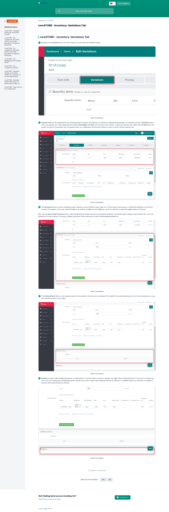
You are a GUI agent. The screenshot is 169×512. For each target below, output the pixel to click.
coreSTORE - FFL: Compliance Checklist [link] (11, 67)
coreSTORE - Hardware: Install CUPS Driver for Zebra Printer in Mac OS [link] (12, 81)
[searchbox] (84, 11)
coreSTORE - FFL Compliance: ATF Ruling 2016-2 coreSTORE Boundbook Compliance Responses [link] (12, 41)
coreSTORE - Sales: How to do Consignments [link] (13, 88)
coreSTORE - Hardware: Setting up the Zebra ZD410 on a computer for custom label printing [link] (12, 74)
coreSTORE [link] (50, 20)
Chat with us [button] (124, 497)
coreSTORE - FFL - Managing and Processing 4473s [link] (12, 60)
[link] (11, 21)
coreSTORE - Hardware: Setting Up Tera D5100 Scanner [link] (12, 32)
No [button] (110, 479)
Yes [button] (103, 479)
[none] (43, 3)
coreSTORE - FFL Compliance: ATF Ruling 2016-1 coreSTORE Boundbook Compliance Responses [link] (12, 52)
